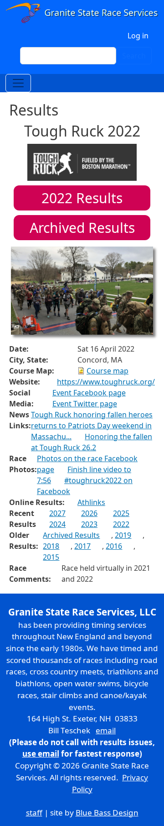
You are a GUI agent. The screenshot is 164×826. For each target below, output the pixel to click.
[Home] (82, 13)
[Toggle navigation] (18, 83)
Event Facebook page (89, 393)
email (106, 730)
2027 (57, 513)
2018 (51, 546)
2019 (123, 535)
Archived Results (82, 227)
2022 (121, 524)
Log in (138, 36)
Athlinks (91, 502)
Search (134, 56)
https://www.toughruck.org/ (106, 382)
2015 (51, 557)
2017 (82, 546)
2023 (89, 524)
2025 (121, 513)
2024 (57, 524)
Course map (107, 371)
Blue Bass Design (107, 812)
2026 (89, 513)
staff (34, 812)
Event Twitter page (84, 404)
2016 (114, 546)
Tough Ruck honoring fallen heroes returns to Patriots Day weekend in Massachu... (92, 426)
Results (82, 198)
